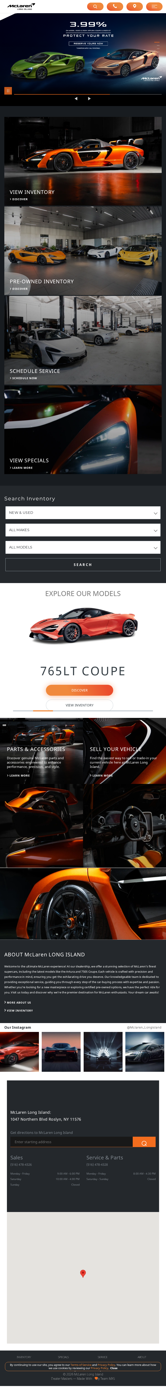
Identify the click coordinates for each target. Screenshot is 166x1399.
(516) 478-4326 (21, 1164)
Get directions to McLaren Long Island (41, 1132)
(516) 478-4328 (97, 1164)
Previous (76, 98)
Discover (79, 690)
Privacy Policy (106, 1365)
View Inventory (79, 705)
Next (89, 98)
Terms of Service (81, 1365)
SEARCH (83, 564)
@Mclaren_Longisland (144, 1027)
